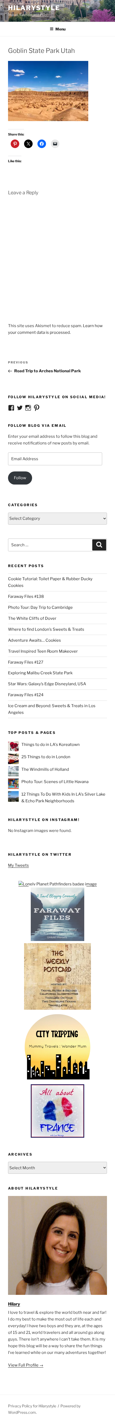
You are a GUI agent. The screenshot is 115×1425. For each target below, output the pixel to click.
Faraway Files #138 (26, 596)
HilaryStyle (34, 8)
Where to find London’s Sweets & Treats (46, 629)
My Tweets (18, 865)
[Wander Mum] (57, 1080)
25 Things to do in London (45, 756)
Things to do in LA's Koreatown (50, 744)
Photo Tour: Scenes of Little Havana (55, 781)
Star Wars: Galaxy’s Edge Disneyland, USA (47, 683)
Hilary (14, 1304)
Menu (60, 29)
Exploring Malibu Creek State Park (40, 673)
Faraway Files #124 (26, 694)
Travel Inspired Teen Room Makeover (43, 651)
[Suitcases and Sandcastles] (57, 939)
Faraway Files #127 (25, 662)
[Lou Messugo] (57, 1136)
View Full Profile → (25, 1365)
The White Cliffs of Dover (32, 618)
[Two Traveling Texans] (57, 1008)
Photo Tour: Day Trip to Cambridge (40, 607)
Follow (20, 477)
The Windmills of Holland (45, 769)
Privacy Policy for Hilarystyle (32, 1406)
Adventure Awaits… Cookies (34, 640)
